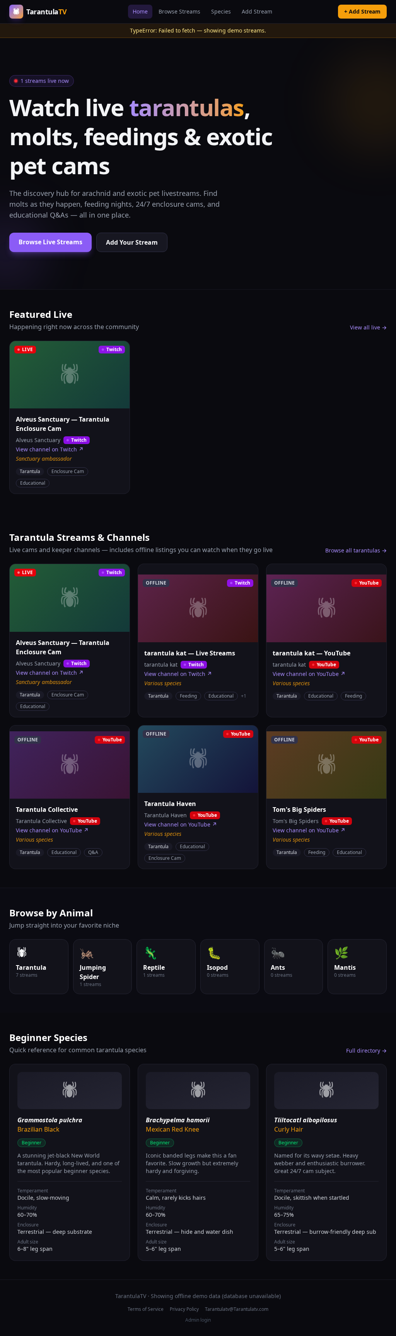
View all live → (368, 327)
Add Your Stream (132, 242)
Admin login (198, 1320)
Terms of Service (146, 1309)
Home (140, 11)
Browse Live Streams (50, 242)
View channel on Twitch (50, 449)
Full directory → (366, 1050)
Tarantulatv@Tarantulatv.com (236, 1309)
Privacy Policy (184, 1309)
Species (221, 11)
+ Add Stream (362, 11)
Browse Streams (179, 11)
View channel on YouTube (309, 673)
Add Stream (257, 11)
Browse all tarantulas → (356, 550)
